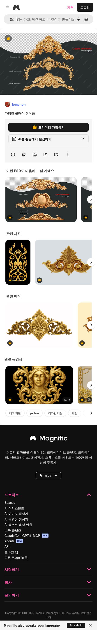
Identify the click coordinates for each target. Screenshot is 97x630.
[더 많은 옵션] (67, 154)
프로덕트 (12, 494)
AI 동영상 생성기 (16, 519)
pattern (34, 413)
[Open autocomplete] (10, 19)
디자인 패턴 (55, 413)
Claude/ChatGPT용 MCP (26, 535)
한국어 (48, 476)
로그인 (85, 7)
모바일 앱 (11, 552)
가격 (70, 7)
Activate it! (76, 625)
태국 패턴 (15, 413)
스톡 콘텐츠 (13, 530)
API (7, 546)
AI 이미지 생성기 (16, 513)
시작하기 (12, 569)
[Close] (90, 625)
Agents (13, 541)
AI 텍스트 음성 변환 (18, 524)
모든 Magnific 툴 (16, 557)
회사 (8, 582)
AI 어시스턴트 (14, 508)
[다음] (91, 199)
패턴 (74, 413)
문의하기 (12, 595)
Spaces (10, 502)
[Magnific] (48, 439)
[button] (48, 475)
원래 (26, 38)
